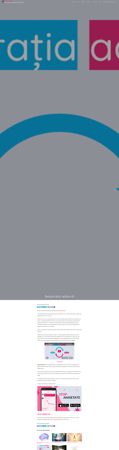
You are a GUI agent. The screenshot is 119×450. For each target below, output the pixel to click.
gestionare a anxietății (61, 310)
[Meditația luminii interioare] (74, 437)
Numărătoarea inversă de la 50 (58, 442)
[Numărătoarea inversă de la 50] (59, 437)
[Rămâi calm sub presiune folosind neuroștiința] (44, 437)
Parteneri (88, 1)
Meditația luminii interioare (72, 442)
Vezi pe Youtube (59, 361)
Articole (83, 1)
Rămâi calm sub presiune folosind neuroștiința (43, 443)
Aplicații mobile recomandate (108, 1)
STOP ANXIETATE (56, 419)
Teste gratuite (94, 1)
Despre (100, 1)
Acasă (74, 1)
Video (78, 1)
